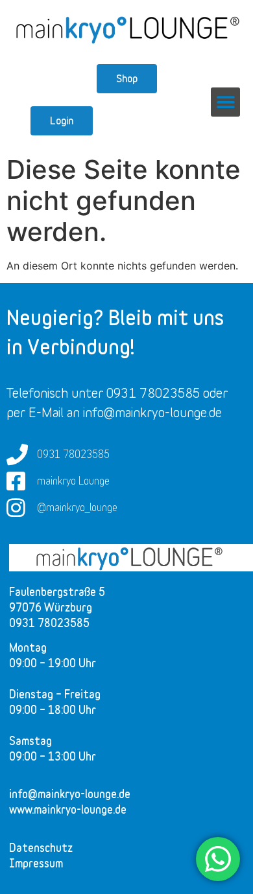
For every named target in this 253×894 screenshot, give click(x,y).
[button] (225, 102)
